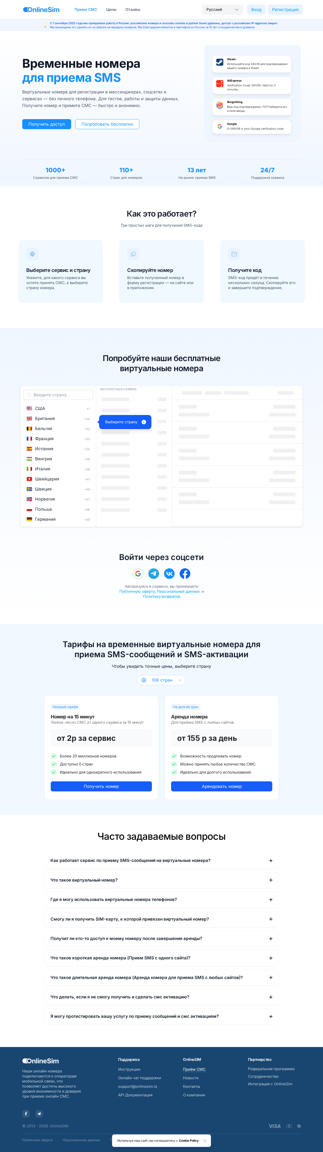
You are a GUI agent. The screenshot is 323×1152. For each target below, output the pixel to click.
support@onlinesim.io (137, 1086)
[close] (205, 1141)
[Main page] (41, 9)
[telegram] (153, 573)
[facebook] (185, 573)
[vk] (169, 573)
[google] (138, 573)
